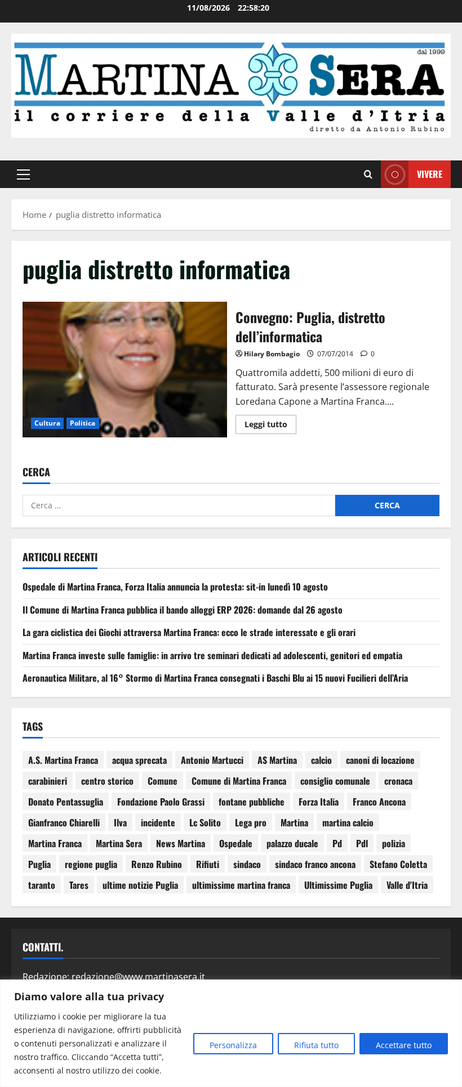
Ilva (120, 822)
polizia (393, 843)
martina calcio (348, 822)
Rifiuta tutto (316, 1045)
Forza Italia (319, 801)
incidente (158, 822)
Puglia (39, 864)
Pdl (362, 843)
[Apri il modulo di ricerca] (368, 174)
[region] (231, 1033)
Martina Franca (55, 843)
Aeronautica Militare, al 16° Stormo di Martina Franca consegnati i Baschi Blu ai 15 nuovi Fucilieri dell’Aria (215, 678)
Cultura (47, 423)
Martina (294, 822)
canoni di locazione (380, 760)
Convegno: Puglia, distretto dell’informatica (125, 370)
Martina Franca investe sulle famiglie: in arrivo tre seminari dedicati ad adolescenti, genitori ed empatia (212, 655)
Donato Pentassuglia (65, 801)
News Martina (180, 843)
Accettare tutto (404, 1045)
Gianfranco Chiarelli (64, 822)
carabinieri (47, 781)
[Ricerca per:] (179, 505)
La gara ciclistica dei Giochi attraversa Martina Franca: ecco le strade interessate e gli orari (189, 632)
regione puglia (91, 864)
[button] (23, 174)
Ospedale (235, 843)
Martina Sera (119, 843)
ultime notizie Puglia (140, 885)
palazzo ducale (292, 843)
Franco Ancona (379, 801)
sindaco (247, 864)
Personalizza (233, 1045)
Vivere (429, 174)
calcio (321, 760)
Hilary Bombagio (272, 354)
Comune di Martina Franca (239, 781)
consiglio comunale (335, 781)
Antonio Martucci (212, 760)
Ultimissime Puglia (338, 885)
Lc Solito (205, 822)
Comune (162, 781)
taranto (41, 885)
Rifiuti (207, 864)
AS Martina (277, 760)
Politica (83, 423)
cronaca (398, 781)
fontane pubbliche (252, 801)
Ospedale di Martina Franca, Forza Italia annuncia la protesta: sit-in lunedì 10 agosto (175, 586)
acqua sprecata (139, 760)
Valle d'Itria (407, 885)
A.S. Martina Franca (63, 760)
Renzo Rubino (156, 864)
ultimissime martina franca (241, 885)
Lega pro (250, 822)
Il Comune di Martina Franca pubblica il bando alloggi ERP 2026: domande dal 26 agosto (183, 609)
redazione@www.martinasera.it (138, 976)
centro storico (107, 781)
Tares (78, 885)
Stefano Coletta (398, 864)
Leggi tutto (270, 422)
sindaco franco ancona (315, 864)
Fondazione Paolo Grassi (161, 801)
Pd (337, 843)
